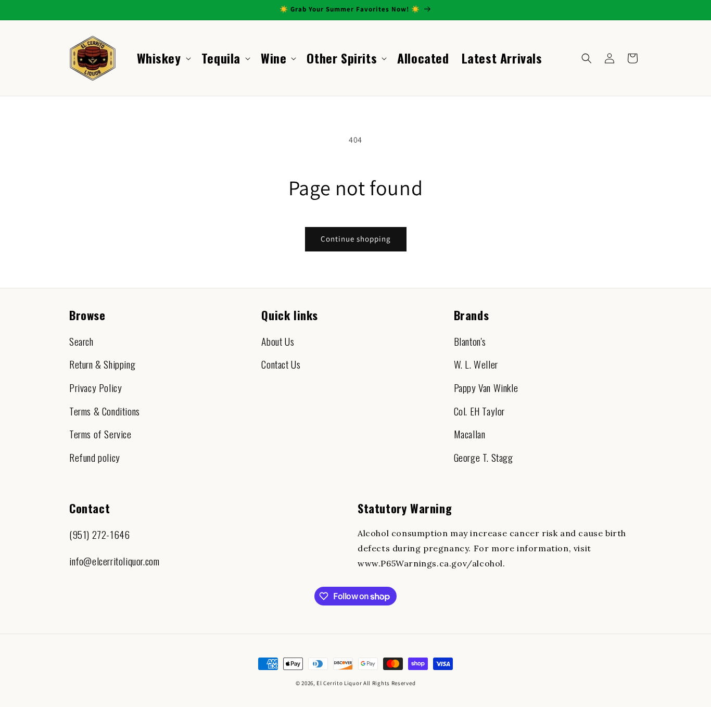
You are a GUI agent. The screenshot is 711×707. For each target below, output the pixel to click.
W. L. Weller (476, 364)
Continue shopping (356, 239)
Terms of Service (100, 433)
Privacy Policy (95, 387)
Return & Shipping (102, 364)
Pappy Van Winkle (486, 387)
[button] (163, 58)
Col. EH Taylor (479, 411)
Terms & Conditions (104, 411)
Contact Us (280, 364)
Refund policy (94, 457)
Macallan (470, 433)
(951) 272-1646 (99, 534)
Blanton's (470, 341)
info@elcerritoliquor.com (114, 561)
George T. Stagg (483, 457)
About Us (277, 341)
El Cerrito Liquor (339, 683)
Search (81, 341)
